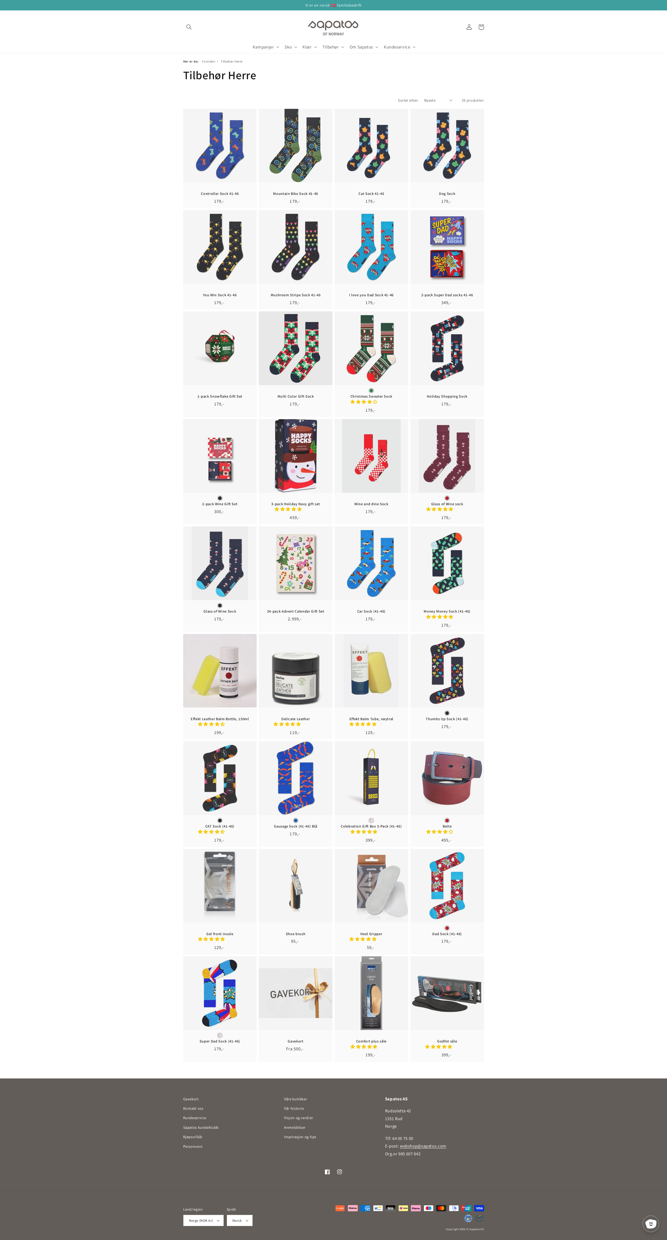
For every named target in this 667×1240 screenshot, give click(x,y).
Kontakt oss (193, 1108)
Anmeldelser (295, 1127)
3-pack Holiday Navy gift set (295, 504)
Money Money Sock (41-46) (447, 611)
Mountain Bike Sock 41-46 (295, 193)
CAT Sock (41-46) (220, 826)
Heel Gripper (371, 933)
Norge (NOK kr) (201, 1220)
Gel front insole (219, 933)
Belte (447, 826)
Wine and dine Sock (371, 504)
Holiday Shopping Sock (447, 396)
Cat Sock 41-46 (371, 193)
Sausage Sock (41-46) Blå (295, 826)
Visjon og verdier (298, 1117)
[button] (189, 27)
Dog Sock (447, 193)
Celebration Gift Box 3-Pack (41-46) (371, 826)
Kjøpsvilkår (193, 1136)
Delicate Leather (295, 719)
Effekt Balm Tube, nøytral (371, 719)
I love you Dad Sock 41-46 (371, 295)
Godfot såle (447, 1041)
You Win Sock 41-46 (220, 295)
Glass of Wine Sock (219, 611)
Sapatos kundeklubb (201, 1127)
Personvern (193, 1146)
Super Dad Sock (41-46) (220, 1041)
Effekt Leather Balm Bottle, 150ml (220, 719)
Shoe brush (296, 933)
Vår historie (294, 1108)
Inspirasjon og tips (300, 1136)
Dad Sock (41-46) (447, 933)
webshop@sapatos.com (423, 1146)
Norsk (237, 1220)
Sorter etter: (408, 100)
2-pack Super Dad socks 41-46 (447, 295)
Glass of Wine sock (447, 504)
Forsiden (208, 61)
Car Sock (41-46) (371, 611)
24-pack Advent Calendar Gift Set (295, 611)
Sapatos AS (476, 1229)
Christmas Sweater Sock (371, 396)
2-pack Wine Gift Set (219, 504)
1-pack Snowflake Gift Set (220, 396)
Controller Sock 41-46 (220, 193)
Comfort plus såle (371, 1041)
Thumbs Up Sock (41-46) (447, 719)
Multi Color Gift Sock (295, 396)
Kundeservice (195, 1117)
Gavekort (295, 1041)
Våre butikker (295, 1098)
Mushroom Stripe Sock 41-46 (296, 295)
